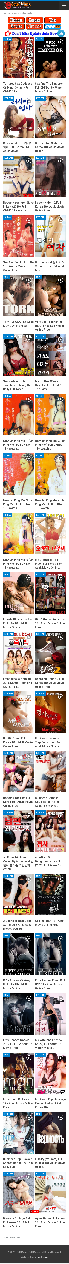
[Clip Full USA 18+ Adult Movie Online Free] (50, 894)
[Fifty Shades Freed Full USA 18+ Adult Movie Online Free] (50, 954)
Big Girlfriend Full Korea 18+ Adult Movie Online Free (18, 742)
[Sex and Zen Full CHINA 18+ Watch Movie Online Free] (18, 236)
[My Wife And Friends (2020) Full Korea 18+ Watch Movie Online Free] (50, 1014)
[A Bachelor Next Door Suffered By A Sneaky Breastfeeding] (18, 894)
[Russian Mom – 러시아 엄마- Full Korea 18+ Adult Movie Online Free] (18, 117)
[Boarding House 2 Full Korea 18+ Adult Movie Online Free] (50, 653)
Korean (8, 98)
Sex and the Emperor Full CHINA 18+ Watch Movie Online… (49, 87)
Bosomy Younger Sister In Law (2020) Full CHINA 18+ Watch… (18, 206)
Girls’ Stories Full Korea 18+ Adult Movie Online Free (50, 623)
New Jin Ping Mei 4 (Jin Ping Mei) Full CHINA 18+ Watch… (50, 504)
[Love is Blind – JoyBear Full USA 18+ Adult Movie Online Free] (18, 593)
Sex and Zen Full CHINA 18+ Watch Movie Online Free (18, 266)
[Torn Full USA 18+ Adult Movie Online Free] (18, 295)
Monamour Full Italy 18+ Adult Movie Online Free (18, 1103)
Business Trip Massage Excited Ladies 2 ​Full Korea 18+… (50, 1103)
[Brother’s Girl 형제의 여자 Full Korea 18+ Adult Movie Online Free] (50, 236)
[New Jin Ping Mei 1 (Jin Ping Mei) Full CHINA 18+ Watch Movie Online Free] (18, 414)
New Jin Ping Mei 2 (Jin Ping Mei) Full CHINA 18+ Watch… (50, 444)
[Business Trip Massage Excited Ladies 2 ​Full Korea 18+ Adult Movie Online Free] (50, 1073)
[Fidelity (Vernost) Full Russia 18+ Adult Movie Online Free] (50, 1133)
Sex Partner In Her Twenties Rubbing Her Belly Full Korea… (17, 385)
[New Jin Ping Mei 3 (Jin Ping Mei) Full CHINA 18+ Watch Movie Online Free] (18, 474)
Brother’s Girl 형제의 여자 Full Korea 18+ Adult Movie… (50, 266)
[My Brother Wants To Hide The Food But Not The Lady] (50, 355)
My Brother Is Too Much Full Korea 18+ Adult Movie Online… (48, 563)
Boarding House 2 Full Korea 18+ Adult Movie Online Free (49, 682)
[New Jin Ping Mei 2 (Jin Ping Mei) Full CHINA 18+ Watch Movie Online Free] (50, 414)
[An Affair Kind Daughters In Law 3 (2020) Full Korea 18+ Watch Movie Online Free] (50, 831)
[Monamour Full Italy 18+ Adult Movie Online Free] (18, 1073)
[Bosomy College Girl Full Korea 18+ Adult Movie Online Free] (18, 1192)
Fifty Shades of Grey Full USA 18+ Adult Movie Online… (16, 984)
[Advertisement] (34, 1238)
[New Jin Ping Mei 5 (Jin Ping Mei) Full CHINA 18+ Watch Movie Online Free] (18, 533)
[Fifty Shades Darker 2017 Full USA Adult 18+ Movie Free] (18, 1014)
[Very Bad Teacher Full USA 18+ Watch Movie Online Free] (50, 295)
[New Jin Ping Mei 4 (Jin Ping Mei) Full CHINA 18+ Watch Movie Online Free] (50, 474)
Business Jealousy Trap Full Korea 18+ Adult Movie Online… (48, 742)
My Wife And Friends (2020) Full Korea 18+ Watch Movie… (49, 1044)
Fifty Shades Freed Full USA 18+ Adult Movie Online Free (50, 984)
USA (6, 277)
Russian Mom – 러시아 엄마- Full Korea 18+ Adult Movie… (18, 147)
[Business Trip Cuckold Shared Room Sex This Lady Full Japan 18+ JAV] (18, 1133)
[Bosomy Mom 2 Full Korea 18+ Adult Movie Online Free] (50, 176)
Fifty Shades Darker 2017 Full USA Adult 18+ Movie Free (18, 1044)
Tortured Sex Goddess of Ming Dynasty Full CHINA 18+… (17, 87)
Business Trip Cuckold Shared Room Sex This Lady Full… (18, 1163)
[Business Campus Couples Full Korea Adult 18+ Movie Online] (50, 771)
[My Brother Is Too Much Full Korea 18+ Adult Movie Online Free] (50, 533)
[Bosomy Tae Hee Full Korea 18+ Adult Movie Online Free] (18, 771)
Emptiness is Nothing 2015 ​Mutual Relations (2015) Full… (17, 682)
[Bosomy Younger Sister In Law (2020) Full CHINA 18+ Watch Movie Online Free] (18, 176)
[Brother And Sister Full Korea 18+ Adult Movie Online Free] (50, 117)
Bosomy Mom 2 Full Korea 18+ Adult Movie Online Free (49, 206)
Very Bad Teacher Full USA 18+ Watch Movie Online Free (49, 325)
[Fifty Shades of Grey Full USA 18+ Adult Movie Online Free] (18, 954)
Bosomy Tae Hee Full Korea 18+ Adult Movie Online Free (18, 801)
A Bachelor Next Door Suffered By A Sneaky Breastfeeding (17, 924)
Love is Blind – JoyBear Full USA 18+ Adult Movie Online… (18, 623)
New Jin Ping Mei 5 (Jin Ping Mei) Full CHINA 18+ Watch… (18, 563)
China (7, 39)
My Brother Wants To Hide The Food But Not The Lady (49, 385)
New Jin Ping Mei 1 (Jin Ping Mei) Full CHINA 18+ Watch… (18, 444)
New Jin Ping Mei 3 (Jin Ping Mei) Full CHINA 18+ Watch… (18, 504)
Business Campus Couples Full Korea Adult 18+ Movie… (47, 801)
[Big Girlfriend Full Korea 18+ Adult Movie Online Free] (18, 712)
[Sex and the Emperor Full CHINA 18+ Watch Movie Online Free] (50, 57)
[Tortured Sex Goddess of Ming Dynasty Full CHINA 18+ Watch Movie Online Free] (18, 57)
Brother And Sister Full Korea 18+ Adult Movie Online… (49, 147)
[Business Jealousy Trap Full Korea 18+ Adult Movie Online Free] (50, 712)
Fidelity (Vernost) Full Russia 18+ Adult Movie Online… (50, 1163)
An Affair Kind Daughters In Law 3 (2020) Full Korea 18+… (50, 861)
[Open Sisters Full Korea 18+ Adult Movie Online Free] (50, 1192)
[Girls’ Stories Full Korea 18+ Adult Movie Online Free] (50, 593)
